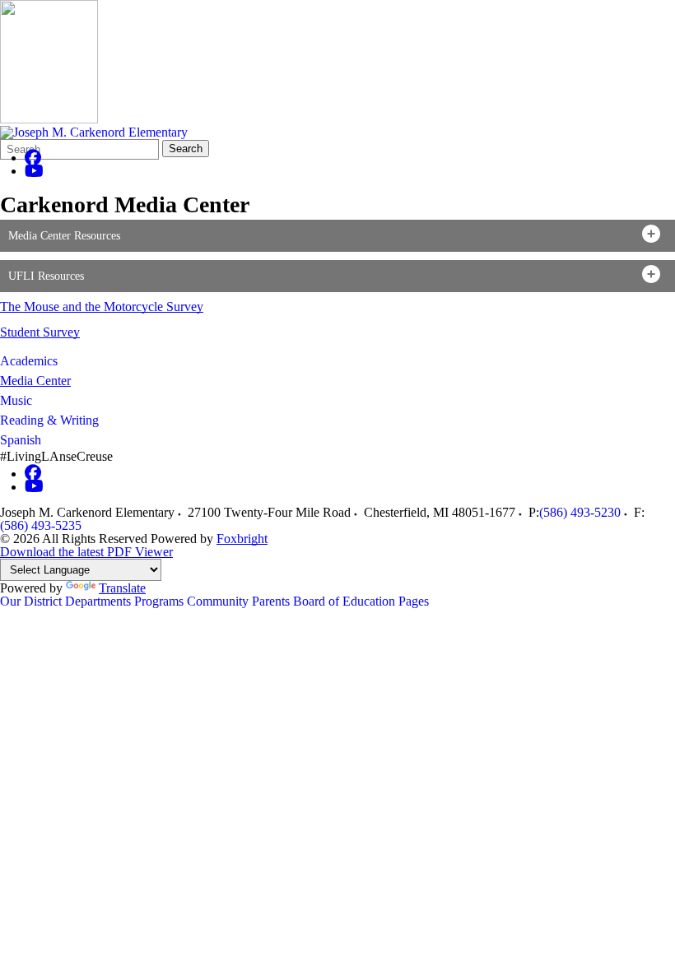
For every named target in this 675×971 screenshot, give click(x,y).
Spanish (20, 440)
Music (16, 400)
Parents (271, 601)
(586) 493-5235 (40, 525)
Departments (98, 601)
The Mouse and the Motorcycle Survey (101, 307)
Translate (122, 588)
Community (218, 601)
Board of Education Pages (361, 601)
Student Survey (40, 332)
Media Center (35, 381)
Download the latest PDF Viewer (86, 552)
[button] (337, 236)
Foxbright (242, 539)
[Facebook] (33, 158)
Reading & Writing (49, 420)
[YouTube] (34, 171)
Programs (159, 601)
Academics (29, 361)
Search (185, 148)
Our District (31, 601)
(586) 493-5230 (580, 512)
